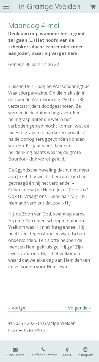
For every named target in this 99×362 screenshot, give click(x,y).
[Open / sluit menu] (6, 6)
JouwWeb (37, 330)
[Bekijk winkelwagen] (93, 6)
